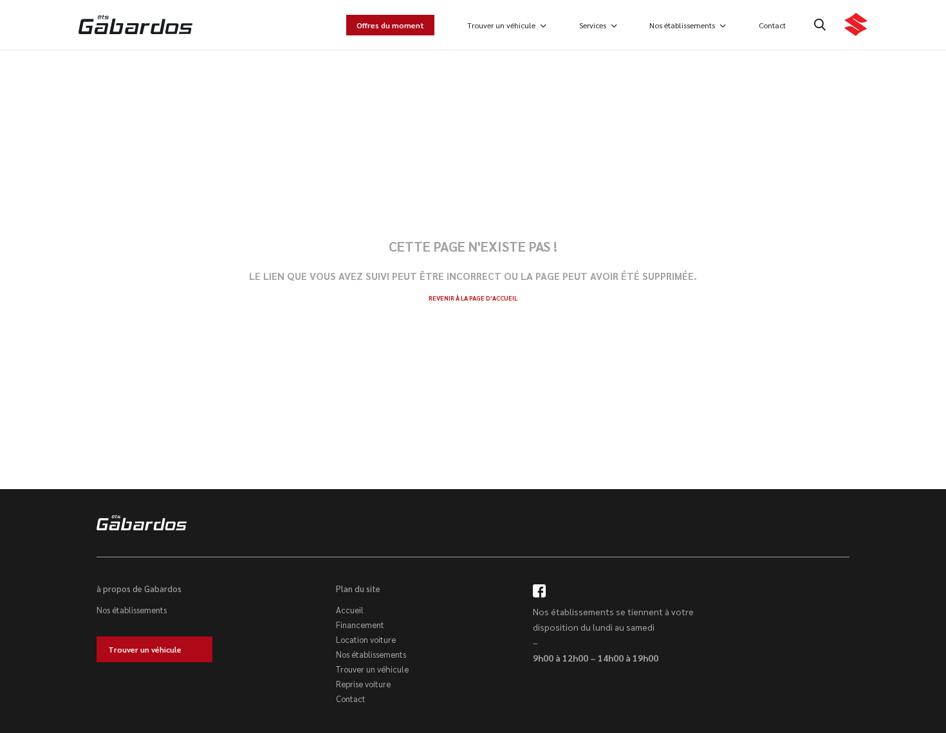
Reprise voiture (363, 683)
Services (592, 25)
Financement (360, 624)
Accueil (350, 609)
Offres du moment (390, 25)
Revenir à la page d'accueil (473, 298)
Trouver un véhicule (501, 25)
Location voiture (366, 639)
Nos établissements (682, 25)
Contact (772, 25)
